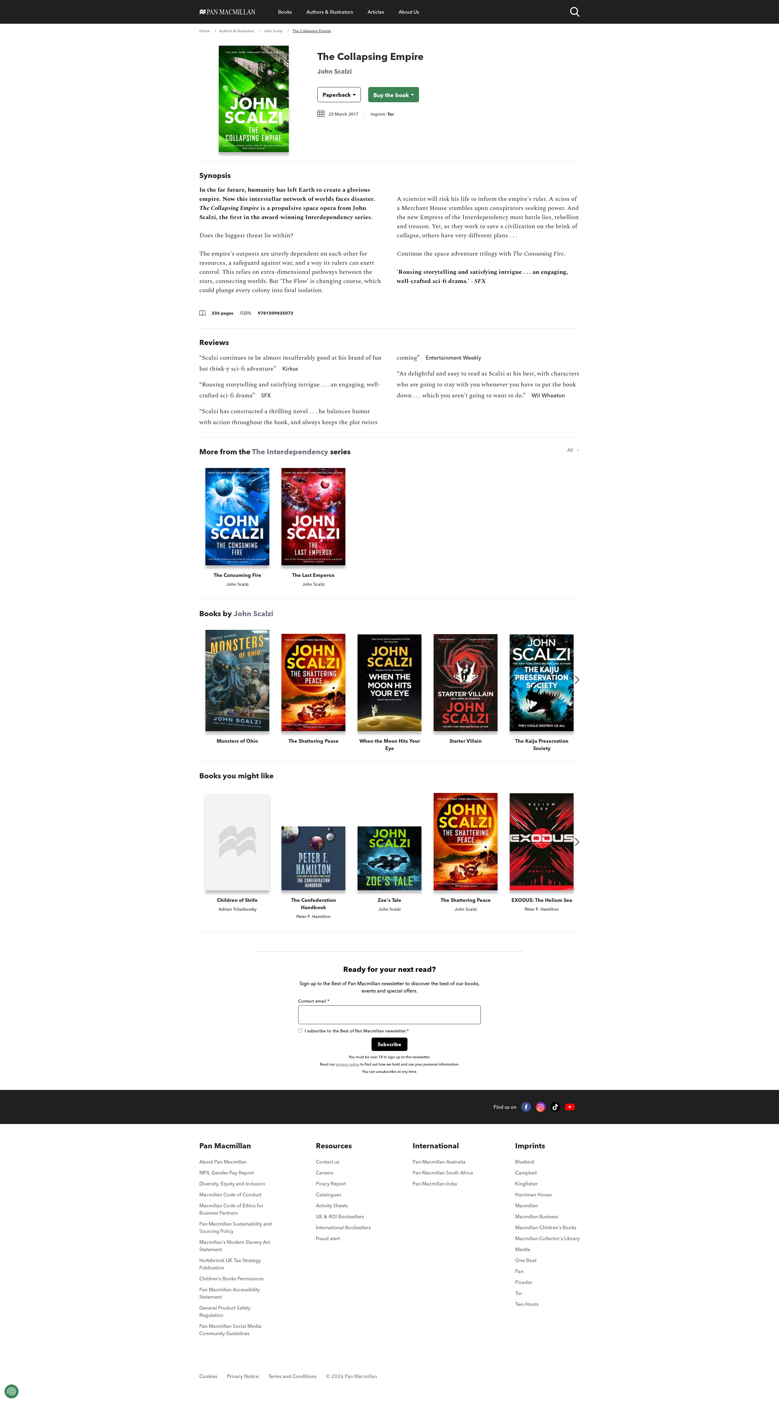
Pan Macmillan (225, 1145)
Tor (518, 1293)
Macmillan (526, 1205)
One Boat (525, 1260)
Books (285, 12)
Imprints (530, 1145)
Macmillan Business (536, 1216)
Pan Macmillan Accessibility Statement (229, 1293)
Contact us (327, 1162)
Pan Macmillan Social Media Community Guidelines (230, 1329)
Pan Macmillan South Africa (443, 1173)
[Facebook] (526, 1107)
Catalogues (328, 1195)
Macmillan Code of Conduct (230, 1195)
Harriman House (533, 1195)
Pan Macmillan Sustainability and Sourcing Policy (235, 1227)
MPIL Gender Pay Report (226, 1173)
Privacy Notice (243, 1376)
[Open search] (575, 12)
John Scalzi (273, 31)
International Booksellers (343, 1227)
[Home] (227, 12)
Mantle (522, 1249)
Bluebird (524, 1162)
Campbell (526, 1173)
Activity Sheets (332, 1205)
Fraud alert (328, 1238)
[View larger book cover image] (254, 99)
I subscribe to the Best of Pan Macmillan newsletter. (357, 1031)
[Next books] (577, 679)
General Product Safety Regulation (224, 1311)
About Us (409, 12)
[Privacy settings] (12, 1391)
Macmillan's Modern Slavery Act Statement (234, 1245)
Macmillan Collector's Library (547, 1238)
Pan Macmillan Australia (439, 1162)
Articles (376, 12)
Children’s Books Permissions (231, 1279)
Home (204, 31)
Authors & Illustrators (329, 12)
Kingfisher (526, 1184)
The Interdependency (290, 451)
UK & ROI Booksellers (340, 1216)
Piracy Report (331, 1184)
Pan (519, 1271)
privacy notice (347, 1064)
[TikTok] (555, 1107)
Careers (324, 1173)
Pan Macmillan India (435, 1184)
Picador (524, 1282)
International (436, 1145)
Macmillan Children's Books (545, 1227)
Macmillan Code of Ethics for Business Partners (231, 1209)
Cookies (208, 1376)
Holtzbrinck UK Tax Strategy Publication (230, 1264)
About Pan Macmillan (222, 1162)
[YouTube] (570, 1107)
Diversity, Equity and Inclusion (232, 1184)
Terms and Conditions (292, 1376)
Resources (334, 1145)
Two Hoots (527, 1304)
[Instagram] (541, 1107)
